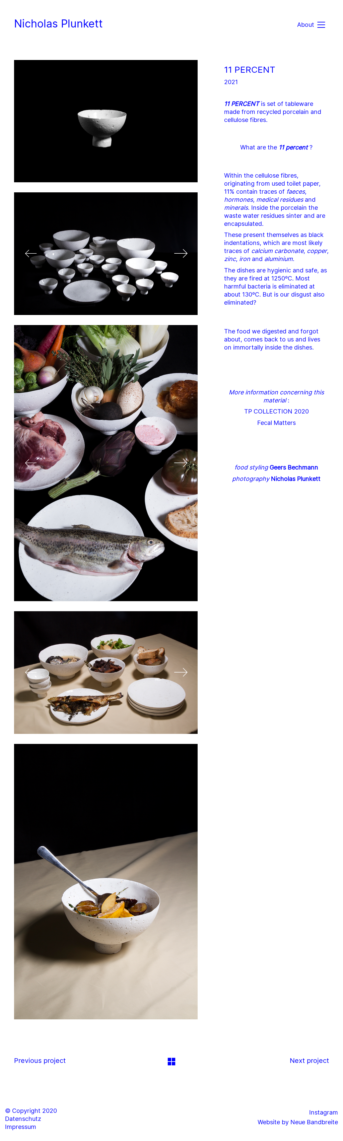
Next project (309, 1061)
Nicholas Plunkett (58, 23)
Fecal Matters (276, 422)
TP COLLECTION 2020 (276, 411)
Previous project (40, 1061)
